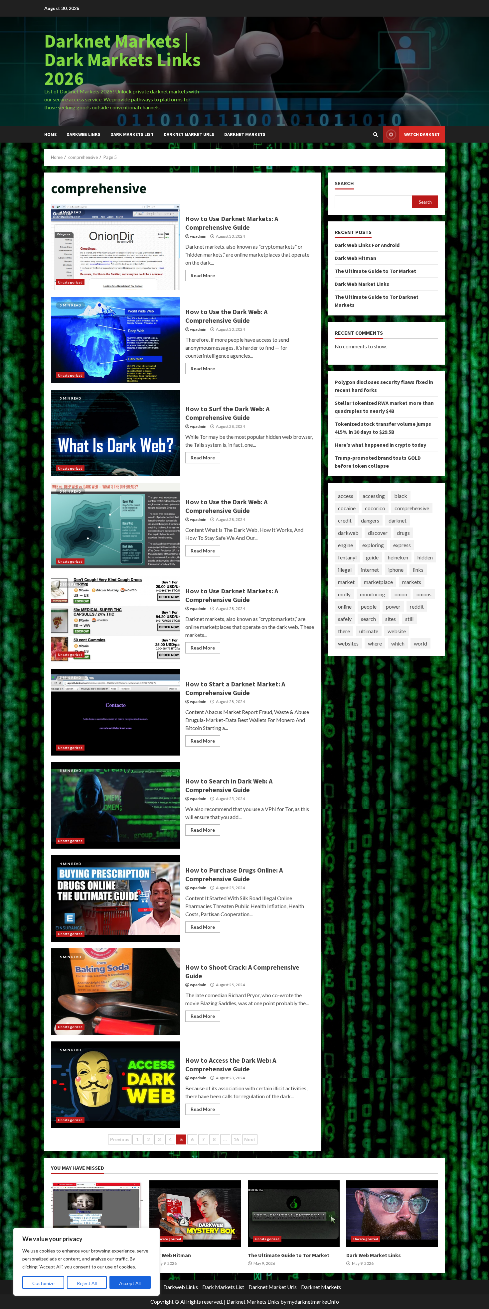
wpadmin (198, 236)
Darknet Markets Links (253, 1301)
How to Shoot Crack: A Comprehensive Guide (115, 991)
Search (344, 183)
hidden (425, 557)
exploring (373, 544)
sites (390, 618)
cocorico (375, 508)
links (418, 569)
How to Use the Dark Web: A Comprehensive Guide (115, 340)
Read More (203, 275)
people (369, 606)
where (375, 643)
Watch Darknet (422, 134)
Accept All (130, 1283)
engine (345, 544)
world (420, 643)
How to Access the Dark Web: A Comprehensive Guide (115, 1084)
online (345, 606)
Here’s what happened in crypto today (380, 444)
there (344, 631)
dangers (370, 520)
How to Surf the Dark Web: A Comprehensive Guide (115, 433)
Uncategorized (70, 282)
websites (348, 643)
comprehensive (412, 508)
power (393, 606)
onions (423, 594)
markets (411, 581)
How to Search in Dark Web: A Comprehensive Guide (115, 805)
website (397, 631)
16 (236, 1139)
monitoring (372, 594)
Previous (119, 1139)
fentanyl (347, 557)
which (398, 643)
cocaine (347, 508)
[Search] (375, 134)
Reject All (87, 1283)
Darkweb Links (83, 134)
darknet (398, 520)
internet (370, 569)
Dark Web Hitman (355, 258)
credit (345, 520)
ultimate (368, 631)
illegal (345, 569)
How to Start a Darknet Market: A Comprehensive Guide (115, 712)
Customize (43, 1283)
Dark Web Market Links (362, 284)
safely (345, 618)
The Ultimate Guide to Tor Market (375, 271)
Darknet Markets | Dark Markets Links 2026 (122, 59)
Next (249, 1139)
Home (50, 134)
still (409, 618)
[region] (86, 1262)
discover (378, 532)
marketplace (378, 581)
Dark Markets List (132, 134)
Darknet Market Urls (189, 134)
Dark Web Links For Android (367, 245)
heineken (398, 557)
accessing (374, 495)
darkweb (348, 532)
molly (344, 594)
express (402, 544)
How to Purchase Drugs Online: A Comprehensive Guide (115, 898)
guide (372, 557)
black (400, 495)
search (368, 618)
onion (401, 594)
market (346, 581)
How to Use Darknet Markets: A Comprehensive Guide (115, 247)
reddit (417, 606)
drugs (403, 532)
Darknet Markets (244, 134)
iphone (396, 569)
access (345, 495)
